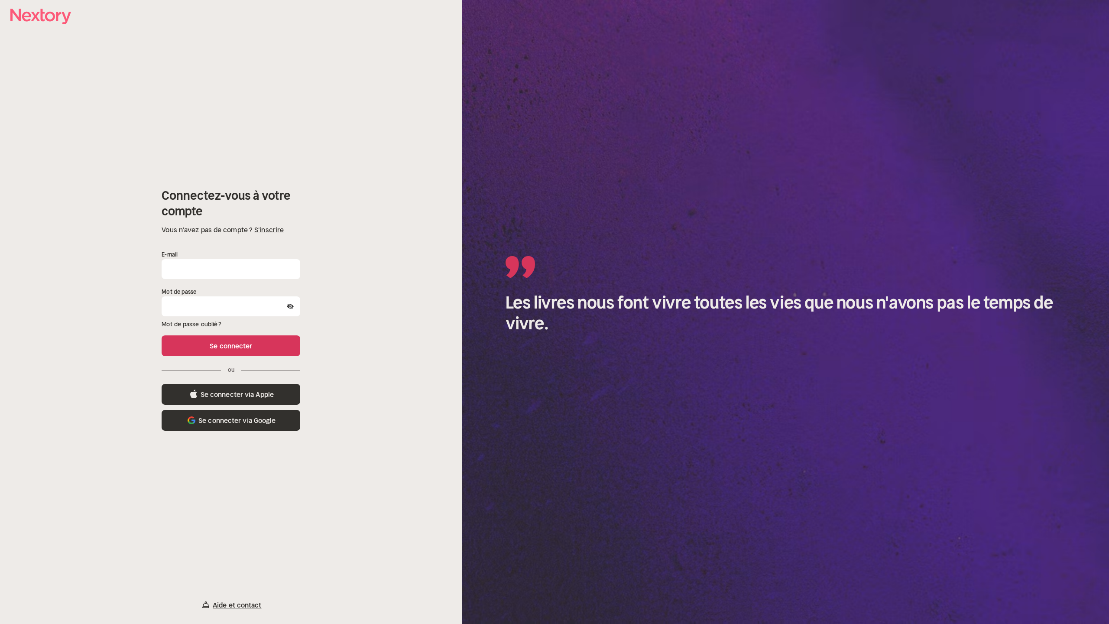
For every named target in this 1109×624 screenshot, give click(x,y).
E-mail (170, 254)
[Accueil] (40, 16)
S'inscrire (269, 229)
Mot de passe (179, 292)
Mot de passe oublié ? (191, 324)
